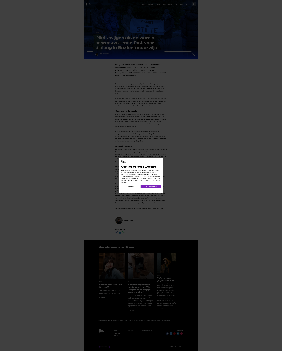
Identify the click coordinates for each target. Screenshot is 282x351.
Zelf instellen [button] (131, 186)
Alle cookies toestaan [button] (151, 186)
